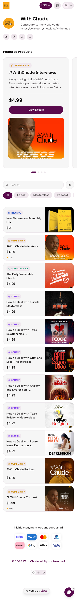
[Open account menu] (68, 5)
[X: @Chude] (6, 37)
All (7, 195)
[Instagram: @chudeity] (14, 37)
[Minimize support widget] (73, 589)
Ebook (21, 195)
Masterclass (41, 195)
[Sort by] (70, 185)
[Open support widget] (69, 592)
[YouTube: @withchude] (30, 37)
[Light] (33, 572)
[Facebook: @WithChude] (22, 37)
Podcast (62, 195)
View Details (36, 109)
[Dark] (38, 572)
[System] (43, 572)
